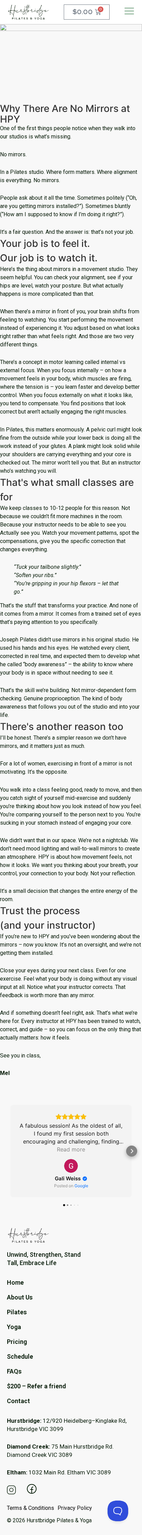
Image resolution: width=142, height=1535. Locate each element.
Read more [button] (71, 1149)
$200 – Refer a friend (36, 1386)
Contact (18, 1401)
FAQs (14, 1371)
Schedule (20, 1356)
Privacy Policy (75, 1508)
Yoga (14, 1327)
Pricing (17, 1341)
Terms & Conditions (30, 1508)
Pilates (17, 1312)
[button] (10, 1151)
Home (15, 1282)
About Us (20, 1297)
